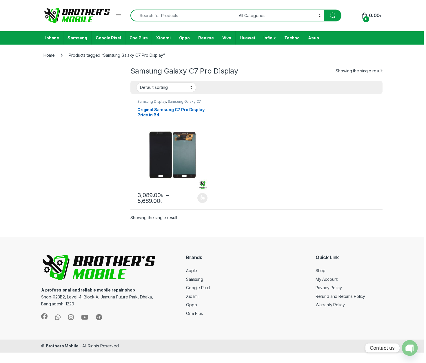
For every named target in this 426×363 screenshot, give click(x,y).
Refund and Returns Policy (340, 296)
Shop (320, 270)
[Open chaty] (410, 348)
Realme (206, 37)
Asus (313, 37)
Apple (191, 270)
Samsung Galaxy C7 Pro (169, 103)
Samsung (77, 37)
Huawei (247, 37)
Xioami (163, 37)
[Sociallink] (44, 316)
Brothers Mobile (62, 345)
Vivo (226, 37)
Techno (292, 37)
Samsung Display (151, 101)
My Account (327, 279)
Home (48, 55)
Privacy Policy (329, 287)
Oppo (184, 37)
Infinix (269, 37)
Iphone (52, 37)
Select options (200, 198)
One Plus (139, 37)
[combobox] (183, 15)
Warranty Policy (330, 304)
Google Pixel (108, 37)
